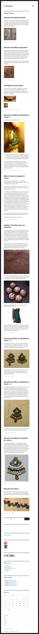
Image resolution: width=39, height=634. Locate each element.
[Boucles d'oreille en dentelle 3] (16, 359)
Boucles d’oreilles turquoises (15, 47)
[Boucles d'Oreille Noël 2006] (16, 34)
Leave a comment (17, 170)
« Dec (9, 609)
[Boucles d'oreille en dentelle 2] (16, 413)
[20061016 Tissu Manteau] (16, 262)
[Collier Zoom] (16, 99)
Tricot (5, 625)
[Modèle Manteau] (16, 315)
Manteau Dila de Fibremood (10, 568)
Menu (33, 6)
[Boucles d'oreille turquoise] (16, 72)
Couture (5, 620)
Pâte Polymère (12, 109)
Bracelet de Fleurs (11, 489)
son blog (15, 20)
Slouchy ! (6, 570)
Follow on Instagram (17, 528)
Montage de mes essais (13, 85)
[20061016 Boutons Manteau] (16, 292)
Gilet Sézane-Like (13, 581)
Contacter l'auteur (7, 535)
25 (9, 518)
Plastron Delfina (8, 566)
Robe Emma (7, 565)
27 (14, 518)
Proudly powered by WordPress (14, 631)
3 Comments (17, 109)
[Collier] (16, 105)
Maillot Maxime (13, 580)
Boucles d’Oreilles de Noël (14, 18)
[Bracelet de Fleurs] (16, 504)
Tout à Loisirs (15, 343)
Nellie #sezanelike (13, 584)
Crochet (5, 622)
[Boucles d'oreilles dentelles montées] (16, 137)
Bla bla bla (11, 170)
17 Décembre (8, 6)
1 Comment (12, 376)
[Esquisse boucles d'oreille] (16, 468)
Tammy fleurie (8, 569)
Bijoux (9, 109)
